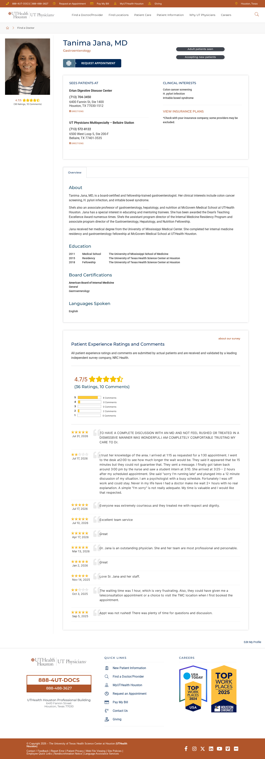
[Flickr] (236, 748)
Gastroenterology (77, 50)
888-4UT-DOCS (59, 680)
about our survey (229, 338)
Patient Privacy (75, 750)
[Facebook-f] (186, 748)
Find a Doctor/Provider (87, 15)
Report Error (57, 750)
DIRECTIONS (77, 111)
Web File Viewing (95, 750)
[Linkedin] (211, 748)
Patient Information (170, 15)
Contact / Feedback (38, 750)
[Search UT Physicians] (257, 14)
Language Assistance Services (101, 753)
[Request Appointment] (92, 63)
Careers (226, 15)
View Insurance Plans (183, 111)
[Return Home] (31, 15)
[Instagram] (194, 748)
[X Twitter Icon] (202, 748)
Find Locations (119, 15)
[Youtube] (219, 748)
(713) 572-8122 (80, 129)
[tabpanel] (155, 250)
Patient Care (142, 15)
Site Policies (114, 750)
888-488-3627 (59, 688)
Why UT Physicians (202, 15)
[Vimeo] (227, 748)
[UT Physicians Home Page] (8, 28)
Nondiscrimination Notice (68, 753)
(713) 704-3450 (80, 97)
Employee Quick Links (39, 753)
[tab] (75, 172)
